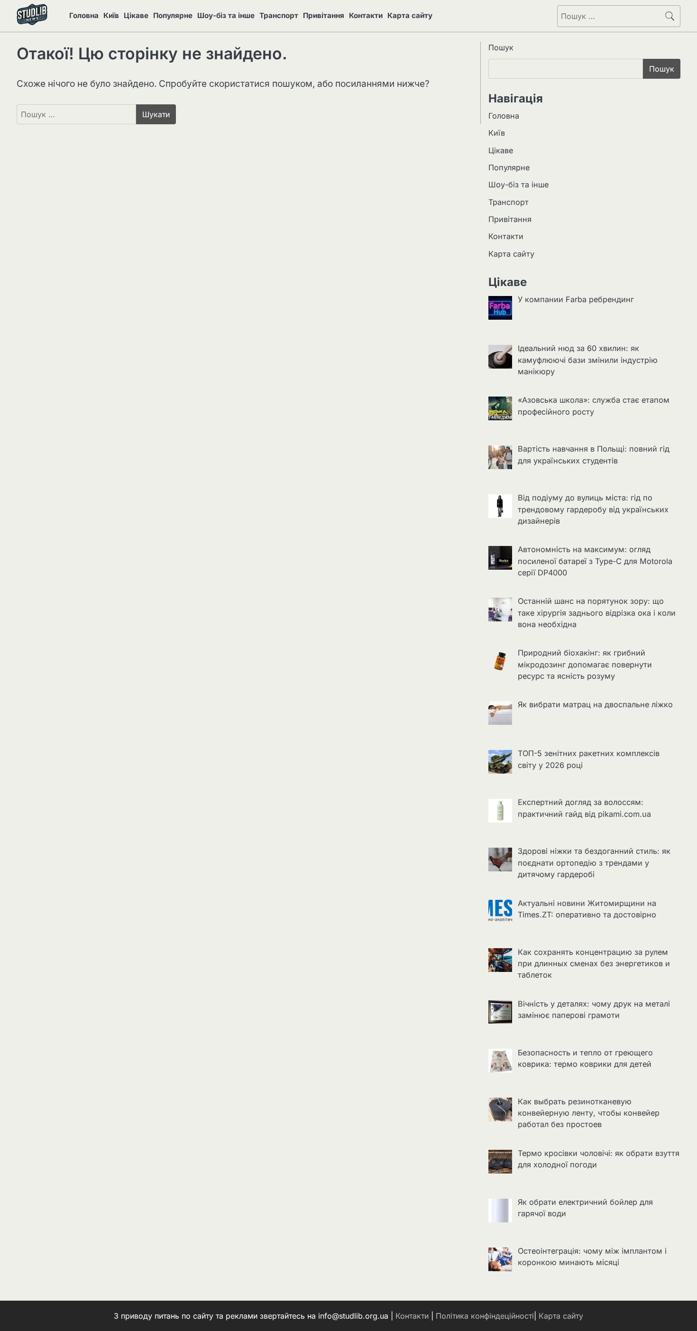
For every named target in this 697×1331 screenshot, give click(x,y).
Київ (111, 15)
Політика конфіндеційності (485, 1316)
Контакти (366, 15)
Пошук (501, 47)
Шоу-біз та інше (226, 15)
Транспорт (278, 15)
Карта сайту (409, 15)
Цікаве (136, 15)
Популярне (173, 15)
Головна (84, 15)
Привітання (323, 15)
